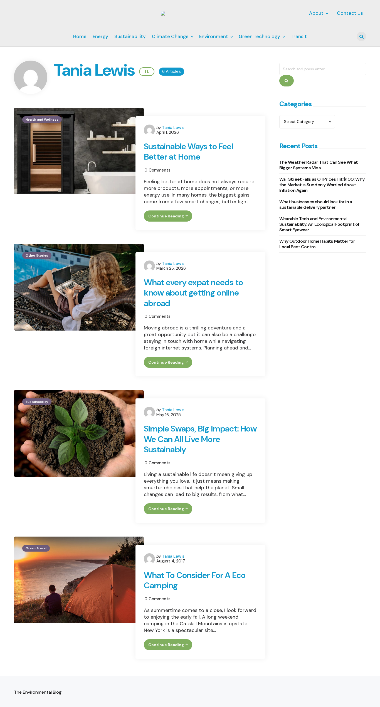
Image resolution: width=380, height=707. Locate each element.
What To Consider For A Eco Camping (194, 580)
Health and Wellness (42, 119)
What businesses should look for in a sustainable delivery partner (315, 204)
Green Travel (36, 548)
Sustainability (37, 402)
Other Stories (37, 255)
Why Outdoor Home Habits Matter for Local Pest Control (317, 244)
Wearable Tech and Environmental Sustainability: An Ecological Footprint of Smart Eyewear (319, 224)
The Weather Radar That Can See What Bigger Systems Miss (318, 165)
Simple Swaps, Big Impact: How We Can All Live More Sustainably (200, 439)
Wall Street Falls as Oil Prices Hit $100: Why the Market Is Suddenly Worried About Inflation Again (321, 184)
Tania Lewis (173, 127)
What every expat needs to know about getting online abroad (193, 293)
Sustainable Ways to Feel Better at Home (188, 151)
